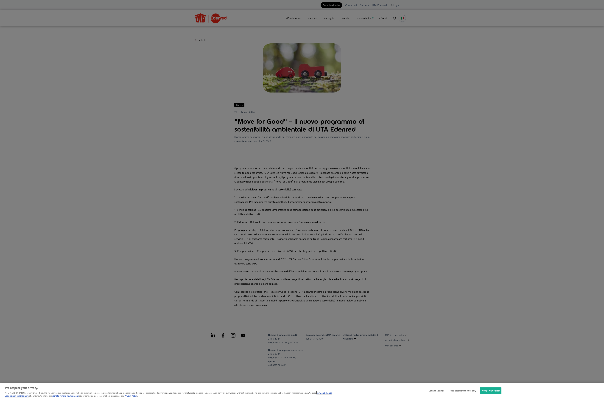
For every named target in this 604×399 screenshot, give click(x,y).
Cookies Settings (436, 390)
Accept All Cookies (491, 390)
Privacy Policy (131, 395)
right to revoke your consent (65, 395)
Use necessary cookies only (463, 390)
